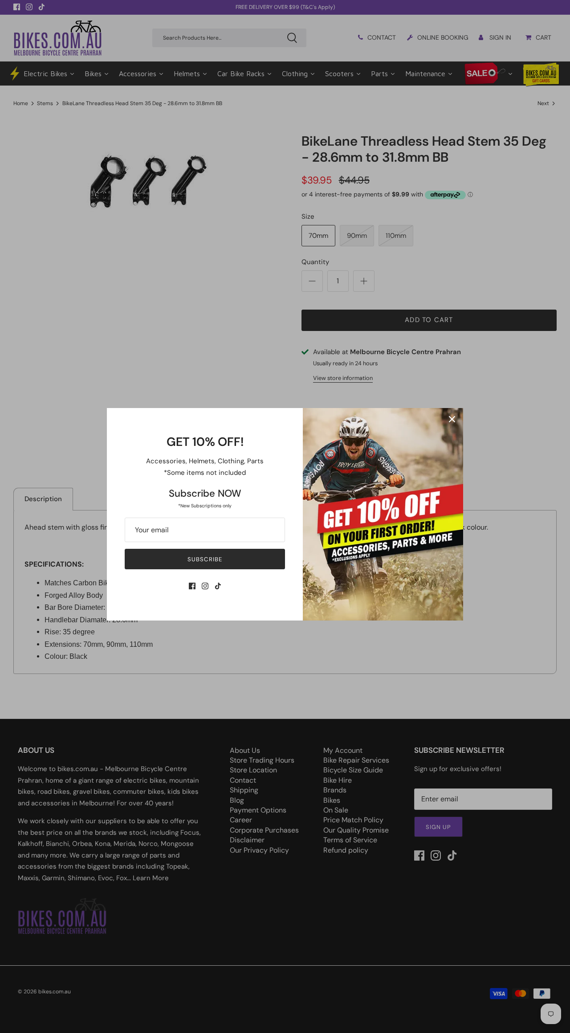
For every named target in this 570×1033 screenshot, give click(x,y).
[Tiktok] (218, 586)
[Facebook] (192, 586)
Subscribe (204, 559)
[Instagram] (205, 586)
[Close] (452, 419)
